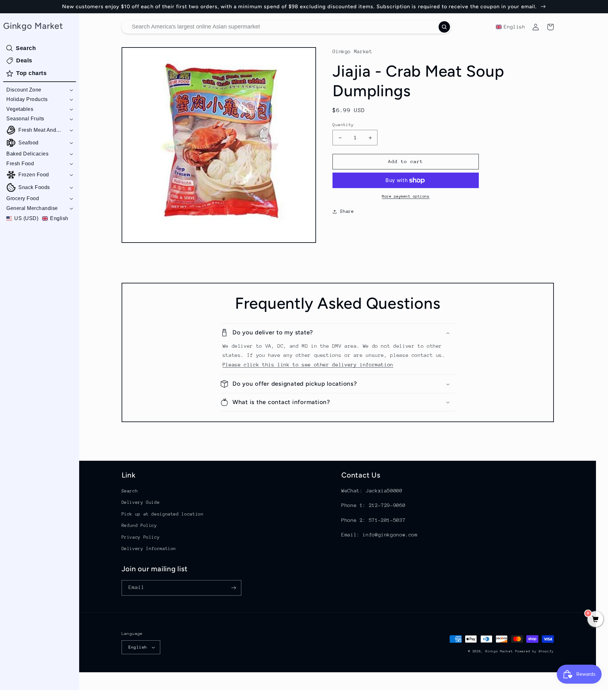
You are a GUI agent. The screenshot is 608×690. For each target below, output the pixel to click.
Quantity (343, 124)
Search (130, 490)
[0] (595, 620)
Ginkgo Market (499, 651)
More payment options (406, 196)
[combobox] (286, 27)
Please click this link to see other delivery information (308, 365)
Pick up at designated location (163, 513)
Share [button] (347, 211)
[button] (39, 90)
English (138, 647)
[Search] (444, 27)
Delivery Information (149, 548)
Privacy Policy (141, 537)
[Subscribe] (233, 588)
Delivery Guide (141, 502)
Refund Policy (139, 525)
